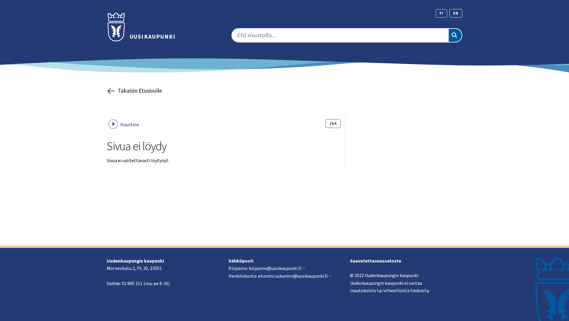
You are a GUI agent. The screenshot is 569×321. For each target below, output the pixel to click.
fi (441, 13)
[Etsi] (455, 35)
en (455, 13)
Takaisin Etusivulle (140, 91)
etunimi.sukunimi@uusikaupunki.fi (292, 276)
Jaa (333, 123)
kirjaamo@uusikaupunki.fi (275, 268)
